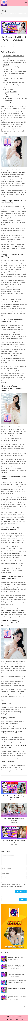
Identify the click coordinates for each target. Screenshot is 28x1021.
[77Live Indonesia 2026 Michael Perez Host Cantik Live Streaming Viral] (4, 982)
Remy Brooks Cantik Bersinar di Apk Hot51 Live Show (14, 796)
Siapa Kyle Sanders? (10, 92)
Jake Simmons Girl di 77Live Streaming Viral (14, 841)
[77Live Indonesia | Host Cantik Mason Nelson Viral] (4, 990)
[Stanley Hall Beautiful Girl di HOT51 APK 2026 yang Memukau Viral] (4, 966)
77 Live (5, 45)
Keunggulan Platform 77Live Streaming (14, 60)
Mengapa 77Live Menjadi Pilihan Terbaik (14, 71)
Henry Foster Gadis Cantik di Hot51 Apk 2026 (14, 819)
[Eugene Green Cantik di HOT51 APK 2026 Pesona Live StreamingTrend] (4, 974)
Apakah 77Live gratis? (11, 103)
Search (3, 897)
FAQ (4, 87)
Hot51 (14, 302)
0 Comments (15, 47)
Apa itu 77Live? (9, 89)
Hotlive (12, 1016)
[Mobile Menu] (26, 3)
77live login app (6, 174)
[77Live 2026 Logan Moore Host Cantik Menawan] (4, 997)
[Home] (1, 13)
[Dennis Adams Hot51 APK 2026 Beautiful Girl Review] (4, 959)
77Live (3, 707)
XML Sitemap (18, 1016)
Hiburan (6, 47)
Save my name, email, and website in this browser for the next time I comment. (13, 885)
